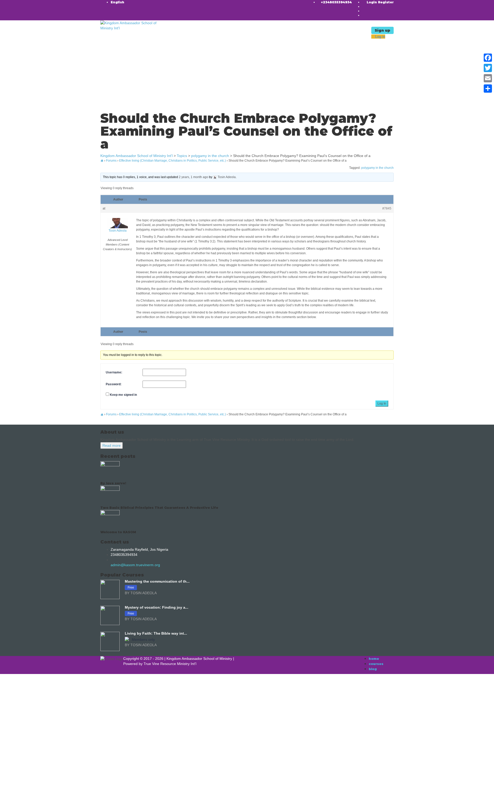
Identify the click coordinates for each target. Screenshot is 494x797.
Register (386, 2)
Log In (381, 403)
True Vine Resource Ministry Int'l (170, 664)
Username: (114, 372)
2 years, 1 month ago (193, 177)
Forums (111, 160)
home (374, 659)
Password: (113, 384)
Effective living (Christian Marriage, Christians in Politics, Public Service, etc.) (172, 160)
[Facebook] (488, 57)
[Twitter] (488, 68)
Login (372, 2)
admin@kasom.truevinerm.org (135, 565)
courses (376, 664)
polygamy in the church (377, 168)
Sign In (41, 789)
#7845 (386, 208)
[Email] (488, 78)
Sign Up (29, 789)
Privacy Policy (111, 741)
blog (373, 669)
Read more (111, 445)
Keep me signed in (123, 395)
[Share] (488, 88)
